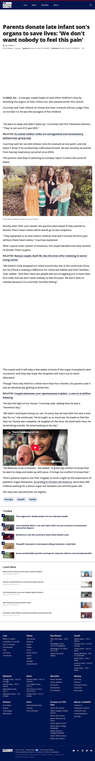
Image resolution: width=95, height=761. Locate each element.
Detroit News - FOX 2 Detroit (11, 685)
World (29, 644)
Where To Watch (9, 639)
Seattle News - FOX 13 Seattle (35, 695)
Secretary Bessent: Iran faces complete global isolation (23, 592)
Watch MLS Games (57, 738)
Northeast (55, 635)
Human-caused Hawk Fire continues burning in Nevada (23, 582)
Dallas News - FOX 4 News (81, 659)
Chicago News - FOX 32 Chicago (12, 680)
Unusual (30, 708)
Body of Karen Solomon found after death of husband (22, 572)
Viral (29, 702)
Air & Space (7, 705)
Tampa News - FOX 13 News (82, 650)
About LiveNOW (82, 702)
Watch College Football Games (59, 712)
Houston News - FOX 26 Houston (83, 664)
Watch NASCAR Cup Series (57, 719)
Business (77, 682)
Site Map (77, 716)
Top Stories (31, 639)
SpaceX (5, 708)
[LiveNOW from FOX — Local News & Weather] (10, 5)
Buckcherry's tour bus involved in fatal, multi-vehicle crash (42, 535)
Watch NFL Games (57, 708)
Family (32, 499)
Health (21, 499)
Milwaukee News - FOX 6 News (11, 695)
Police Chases (32, 653)
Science (6, 702)
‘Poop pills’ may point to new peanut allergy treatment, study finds (46, 544)
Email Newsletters (81, 713)
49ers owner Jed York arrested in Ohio (17, 603)
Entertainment (32, 664)
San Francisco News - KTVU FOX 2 (35, 690)
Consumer (78, 688)
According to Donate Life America (53, 482)
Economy (77, 679)
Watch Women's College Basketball (57, 732)
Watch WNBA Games (58, 736)
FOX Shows (7, 655)
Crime (29, 650)
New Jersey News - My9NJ (57, 654)
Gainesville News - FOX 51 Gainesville (82, 654)
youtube (74, 750)
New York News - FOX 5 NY (59, 640)
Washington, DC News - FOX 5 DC (59, 650)
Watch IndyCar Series (58, 723)
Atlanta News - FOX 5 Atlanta (82, 640)
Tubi (4, 650)
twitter (87, 750)
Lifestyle (30, 661)
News (29, 635)
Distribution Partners (82, 708)
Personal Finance (80, 685)
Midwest (7, 676)
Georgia (17, 48)
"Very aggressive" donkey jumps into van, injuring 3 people (42, 516)
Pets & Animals (32, 711)
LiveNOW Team (80, 711)
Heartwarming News (34, 705)
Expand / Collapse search (90, 5)
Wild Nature (7, 713)
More (56, 5)
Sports (29, 655)
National (30, 642)
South (77, 635)
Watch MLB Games (57, 716)
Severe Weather (56, 682)
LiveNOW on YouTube (11, 642)
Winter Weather (56, 679)
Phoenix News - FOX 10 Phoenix (35, 680)
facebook (78, 750)
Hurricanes (54, 685)
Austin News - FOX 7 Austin (81, 669)
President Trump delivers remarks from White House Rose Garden (27, 613)
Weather (54, 676)
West (29, 676)
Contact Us (78, 705)
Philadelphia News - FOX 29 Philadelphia (57, 645)
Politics (29, 647)
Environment (55, 688)
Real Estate (78, 690)
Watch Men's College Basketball (58, 727)
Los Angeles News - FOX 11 (34, 685)
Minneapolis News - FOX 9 (10, 690)
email (91, 750)
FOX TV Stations (8, 48)
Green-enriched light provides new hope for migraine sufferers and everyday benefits (54, 553)
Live (5, 635)
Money (77, 676)
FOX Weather (8, 647)
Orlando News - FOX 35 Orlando (83, 645)
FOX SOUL (7, 653)
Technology (7, 711)
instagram (82, 750)
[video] (86, 574)
